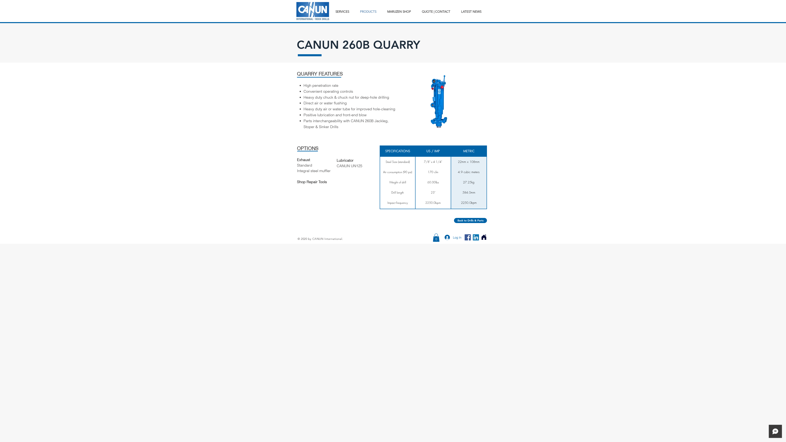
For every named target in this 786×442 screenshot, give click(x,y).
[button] (436, 237)
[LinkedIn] (476, 237)
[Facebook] (468, 237)
